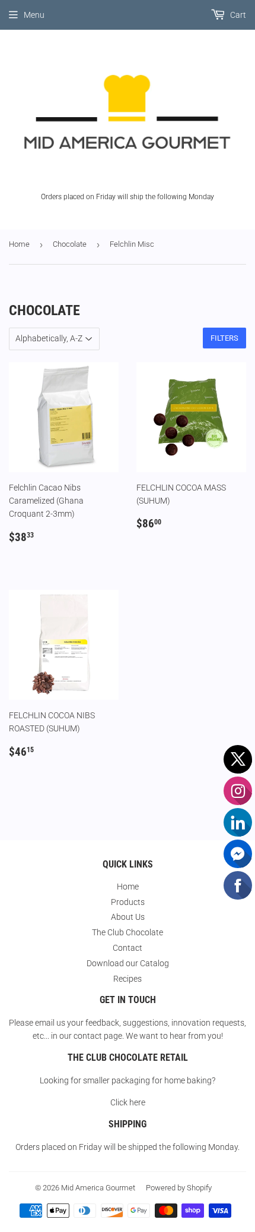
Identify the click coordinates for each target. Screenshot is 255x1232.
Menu (34, 15)
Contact (127, 948)
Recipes (127, 978)
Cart (237, 15)
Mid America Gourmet (98, 1187)
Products (128, 902)
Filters (224, 338)
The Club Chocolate (127, 932)
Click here (127, 1102)
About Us (128, 917)
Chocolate (70, 244)
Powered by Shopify (179, 1187)
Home (19, 244)
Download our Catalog (128, 963)
